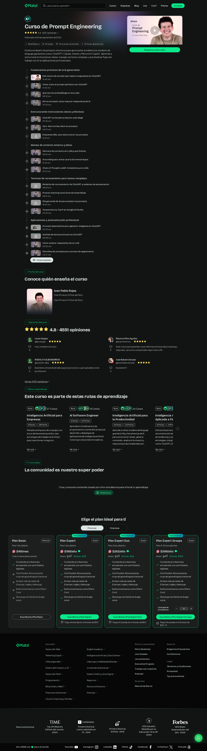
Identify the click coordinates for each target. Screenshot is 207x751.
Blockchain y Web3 (55, 686)
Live (145, 5)
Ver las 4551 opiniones (36, 381)
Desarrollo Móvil (53, 674)
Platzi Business (142, 649)
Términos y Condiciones (179, 666)
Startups (91, 692)
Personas (92, 528)
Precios (164, 5)
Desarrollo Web (53, 649)
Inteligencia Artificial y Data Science (103, 655)
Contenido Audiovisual (97, 668)
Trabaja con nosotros (145, 669)
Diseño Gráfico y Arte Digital (100, 674)
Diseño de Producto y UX (57, 668)
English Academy (95, 649)
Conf (153, 5)
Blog (136, 5)
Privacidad (172, 671)
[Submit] (44, 5)
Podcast (139, 674)
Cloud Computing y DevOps (59, 699)
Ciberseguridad (53, 661)
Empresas (125, 5)
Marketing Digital (54, 655)
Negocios (91, 680)
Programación (52, 680)
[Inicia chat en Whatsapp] (198, 738)
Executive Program (144, 664)
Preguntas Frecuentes (178, 649)
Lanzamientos (142, 659)
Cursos (112, 5)
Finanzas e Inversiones (56, 692)
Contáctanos (173, 654)
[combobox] (73, 5)
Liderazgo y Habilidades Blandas (102, 661)
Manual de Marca (143, 686)
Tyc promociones (175, 676)
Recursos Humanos (96, 686)
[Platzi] (31, 5)
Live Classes (141, 654)
